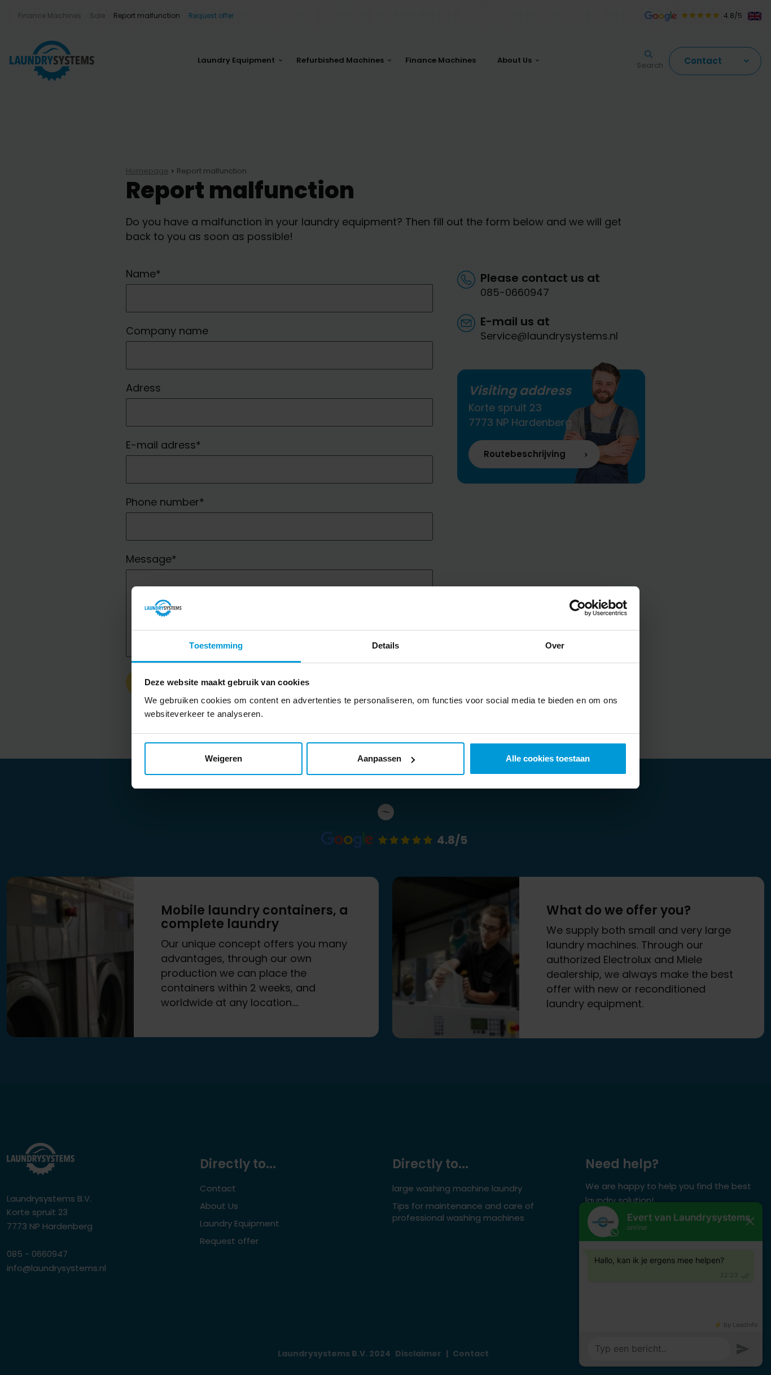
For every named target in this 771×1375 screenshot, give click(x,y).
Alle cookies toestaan (548, 758)
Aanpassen (379, 758)
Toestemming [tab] (216, 645)
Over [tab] (554, 645)
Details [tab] (386, 645)
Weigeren (223, 758)
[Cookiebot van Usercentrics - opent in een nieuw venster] (577, 608)
